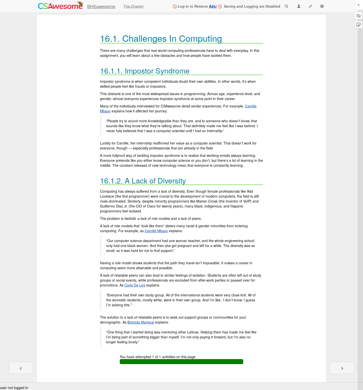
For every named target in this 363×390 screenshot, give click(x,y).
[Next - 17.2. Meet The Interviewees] (342, 368)
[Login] (60, 6)
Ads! (213, 6)
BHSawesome (101, 6)
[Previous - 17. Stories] (21, 368)
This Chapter (133, 6)
